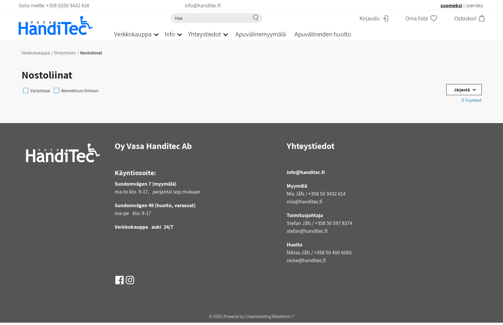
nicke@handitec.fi (306, 260)
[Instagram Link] (130, 278)
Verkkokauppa (36, 53)
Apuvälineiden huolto (323, 34)
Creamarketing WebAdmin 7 (269, 316)
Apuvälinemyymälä (260, 34)
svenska (474, 5)
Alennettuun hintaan (79, 90)
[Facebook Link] (120, 278)
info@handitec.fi (306, 172)
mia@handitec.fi (304, 201)
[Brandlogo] (60, 25)
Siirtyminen (65, 53)
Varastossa (40, 90)
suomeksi (451, 5)
